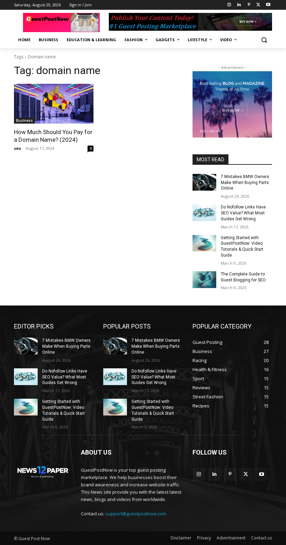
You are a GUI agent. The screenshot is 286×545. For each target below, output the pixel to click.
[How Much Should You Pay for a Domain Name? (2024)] (53, 104)
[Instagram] (229, 5)
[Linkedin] (239, 5)
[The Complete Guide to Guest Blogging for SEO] (204, 279)
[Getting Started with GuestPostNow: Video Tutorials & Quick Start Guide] (204, 243)
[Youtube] (268, 5)
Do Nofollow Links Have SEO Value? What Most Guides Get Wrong (243, 213)
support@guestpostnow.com (135, 513)
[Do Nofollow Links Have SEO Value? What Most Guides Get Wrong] (204, 212)
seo (17, 148)
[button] (264, 40)
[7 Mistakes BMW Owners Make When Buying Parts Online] (204, 182)
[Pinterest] (249, 5)
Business (24, 120)
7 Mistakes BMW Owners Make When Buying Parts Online (245, 182)
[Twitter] (258, 5)
